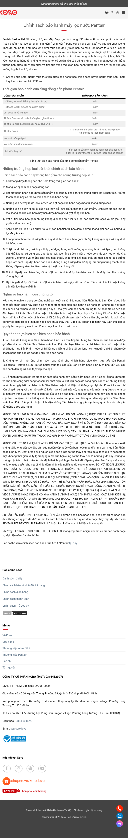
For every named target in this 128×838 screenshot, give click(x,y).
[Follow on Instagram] (18, 768)
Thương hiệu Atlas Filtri (16, 648)
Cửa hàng (8, 641)
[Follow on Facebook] (7, 768)
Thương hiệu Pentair (14, 654)
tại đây (73, 543)
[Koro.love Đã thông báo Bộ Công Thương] (14, 738)
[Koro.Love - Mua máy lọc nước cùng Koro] (11, 12)
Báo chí (6, 661)
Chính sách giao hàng (15, 592)
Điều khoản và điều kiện (60, 810)
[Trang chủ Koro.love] (117, 12)
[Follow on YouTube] (42, 768)
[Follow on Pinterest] (30, 768)
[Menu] (124, 12)
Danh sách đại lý (12, 578)
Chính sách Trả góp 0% (16, 605)
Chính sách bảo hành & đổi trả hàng (23, 585)
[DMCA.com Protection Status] (15, 613)
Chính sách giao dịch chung (88, 810)
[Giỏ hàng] (106, 12)
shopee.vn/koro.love (28, 780)
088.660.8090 (24, 721)
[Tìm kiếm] (112, 12)
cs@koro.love (18, 728)
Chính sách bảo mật (36, 810)
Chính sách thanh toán (15, 598)
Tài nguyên (9, 667)
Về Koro (7, 635)
